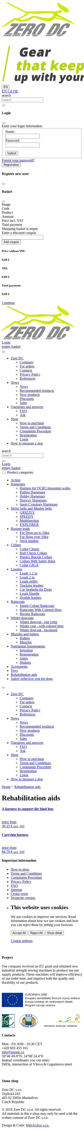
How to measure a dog (27, 443)
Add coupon (11, 242)
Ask (23, 415)
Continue (8, 303)
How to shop (20, 869)
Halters (25, 638)
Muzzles (26, 642)
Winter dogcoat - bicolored (38, 630)
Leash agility (29, 581)
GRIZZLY (27, 512)
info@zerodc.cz (13, 1052)
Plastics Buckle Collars (36, 557)
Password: (12, 140)
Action (15, 480)
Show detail (54, 933)
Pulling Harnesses (32, 492)
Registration (11, 164)
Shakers (25, 662)
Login (24, 439)
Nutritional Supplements (28, 646)
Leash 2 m (27, 577)
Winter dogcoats (22, 618)
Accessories (19, 666)
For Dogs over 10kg (34, 537)
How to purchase (32, 423)
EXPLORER (29, 525)
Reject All (36, 933)
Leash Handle (29, 593)
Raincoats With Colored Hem (40, 610)
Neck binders (29, 541)
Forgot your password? (18, 160)
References (27, 378)
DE (15, 91)
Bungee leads (20, 529)
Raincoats (18, 602)
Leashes (16, 569)
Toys (14, 670)
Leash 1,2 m (28, 573)
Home (6, 787)
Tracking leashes (31, 585)
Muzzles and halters (25, 634)
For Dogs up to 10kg (34, 533)
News (24, 386)
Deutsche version (23, 898)
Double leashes (30, 598)
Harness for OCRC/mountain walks (45, 488)
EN (6, 87)
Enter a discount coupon (19, 233)
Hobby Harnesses (32, 496)
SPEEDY (27, 516)
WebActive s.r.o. (37, 1125)
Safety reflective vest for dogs (32, 679)
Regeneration (29, 654)
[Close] (3, 123)
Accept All (19, 933)
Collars (16, 545)
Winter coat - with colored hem (41, 626)
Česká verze (19, 894)
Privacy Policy (30, 374)
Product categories (20, 472)
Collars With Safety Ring (37, 561)
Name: (10, 132)
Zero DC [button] (17, 358)
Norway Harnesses (33, 500)
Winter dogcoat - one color (38, 622)
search (6, 95)
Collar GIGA (29, 565)
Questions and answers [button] (27, 407)
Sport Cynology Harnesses (39, 504)
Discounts (27, 399)
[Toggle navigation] (3, 687)
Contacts (26, 370)
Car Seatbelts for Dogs (36, 589)
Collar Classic (29, 549)
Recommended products (37, 391)
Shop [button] (14, 419)
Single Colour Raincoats (37, 606)
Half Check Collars (33, 553)
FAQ (23, 411)
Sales (23, 403)
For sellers (27, 366)
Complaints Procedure (35, 431)
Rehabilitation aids (24, 675)
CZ (9, 91)
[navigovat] (3, 351)
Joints (24, 658)
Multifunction (29, 520)
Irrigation (26, 650)
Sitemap (16, 890)
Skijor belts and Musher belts (31, 508)
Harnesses (18, 484)
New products (30, 395)
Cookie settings (21, 941)
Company (27, 362)
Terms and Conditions (35, 427)
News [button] (15, 382)
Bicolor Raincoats (32, 614)
